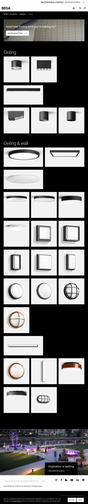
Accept (72, 500)
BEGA (6, 14)
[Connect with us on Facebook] (61, 480)
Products (13, 14)
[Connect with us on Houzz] (66, 480)
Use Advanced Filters (72, 2)
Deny (80, 500)
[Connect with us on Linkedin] (77, 480)
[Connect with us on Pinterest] (83, 480)
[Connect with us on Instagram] (56, 480)
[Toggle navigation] (85, 8)
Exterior (22, 14)
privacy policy (38, 486)
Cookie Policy (16, 501)
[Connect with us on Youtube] (71, 480)
